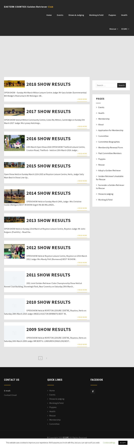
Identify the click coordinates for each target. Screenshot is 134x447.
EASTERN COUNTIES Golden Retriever (28, 6)
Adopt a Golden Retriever (109, 170)
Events (60, 15)
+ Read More (82, 99)
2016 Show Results (48, 138)
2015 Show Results (48, 166)
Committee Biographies (109, 141)
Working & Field (96, 15)
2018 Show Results (48, 84)
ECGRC (124, 29)
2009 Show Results (48, 329)
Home (49, 15)
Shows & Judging (76, 15)
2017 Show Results (48, 111)
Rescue (113, 29)
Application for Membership (110, 130)
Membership (104, 118)
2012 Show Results (48, 247)
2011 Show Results (48, 275)
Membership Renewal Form (110, 147)
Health (124, 15)
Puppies (112, 15)
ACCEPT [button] (123, 443)
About (101, 124)
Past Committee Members (110, 153)
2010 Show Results (48, 302)
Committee (103, 136)
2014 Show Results (48, 193)
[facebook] (93, 391)
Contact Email (10, 395)
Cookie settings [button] (109, 442)
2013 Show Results (48, 220)
